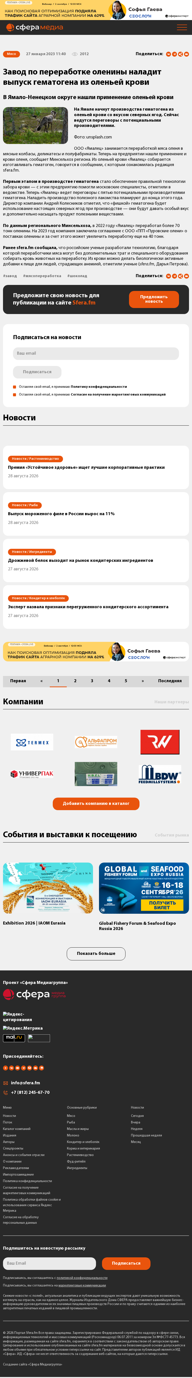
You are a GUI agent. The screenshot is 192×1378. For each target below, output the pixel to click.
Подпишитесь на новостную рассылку (44, 1248)
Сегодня (137, 1116)
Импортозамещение (18, 1175)
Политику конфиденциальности (99, 387)
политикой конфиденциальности (82, 1278)
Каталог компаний (16, 1129)
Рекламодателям (16, 1168)
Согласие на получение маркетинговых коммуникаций (118, 395)
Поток (7, 1122)
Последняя (170, 681)
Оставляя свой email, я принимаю (73, 387)
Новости (9, 1116)
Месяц (136, 1142)
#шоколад (77, 276)
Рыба (71, 1122)
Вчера (135, 1122)
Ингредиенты (77, 1168)
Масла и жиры (78, 1129)
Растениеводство (80, 1155)
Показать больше (96, 954)
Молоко (73, 1135)
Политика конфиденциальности (27, 1181)
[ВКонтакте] (168, 54)
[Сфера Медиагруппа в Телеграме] (23, 1069)
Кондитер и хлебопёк (83, 1142)
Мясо (71, 1116)
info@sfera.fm (25, 1083)
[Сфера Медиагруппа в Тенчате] (29, 1069)
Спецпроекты (13, 1149)
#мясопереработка (42, 276)
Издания (9, 1135)
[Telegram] (174, 54)
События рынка (172, 835)
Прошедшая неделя (146, 1135)
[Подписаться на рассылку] (186, 55)
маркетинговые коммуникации (82, 1285)
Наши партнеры (171, 702)
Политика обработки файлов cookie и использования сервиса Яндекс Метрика (32, 1205)
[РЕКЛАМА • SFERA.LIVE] (96, 18)
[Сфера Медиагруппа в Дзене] (5, 1069)
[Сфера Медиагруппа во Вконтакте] (11, 1069)
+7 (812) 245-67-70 (30, 1093)
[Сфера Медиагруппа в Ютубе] (17, 1069)
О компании (12, 1162)
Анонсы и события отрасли (23, 1155)
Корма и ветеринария (83, 1149)
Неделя (136, 1129)
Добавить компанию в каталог (96, 804)
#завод (10, 276)
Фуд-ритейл (76, 1162)
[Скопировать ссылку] (180, 54)
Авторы (8, 1142)
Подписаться (37, 372)
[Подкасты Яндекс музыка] (41, 1069)
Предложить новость (154, 299)
